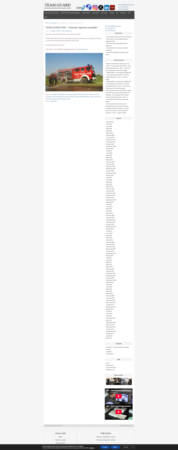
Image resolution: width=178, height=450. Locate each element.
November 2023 (110, 195)
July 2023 (109, 204)
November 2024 (110, 168)
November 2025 (110, 142)
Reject (115, 447)
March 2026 (109, 133)
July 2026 (109, 124)
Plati (129, 13)
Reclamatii (123, 13)
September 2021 (111, 253)
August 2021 (110, 255)
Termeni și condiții (60, 440)
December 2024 (110, 166)
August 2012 (110, 333)
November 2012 (110, 327)
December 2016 (110, 318)
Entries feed (109, 365)
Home (47, 23)
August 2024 (110, 175)
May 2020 (109, 289)
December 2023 (110, 193)
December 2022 (110, 220)
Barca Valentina (67, 31)
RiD (117, 13)
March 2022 (109, 240)
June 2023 (109, 206)
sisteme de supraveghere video (61, 99)
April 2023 (109, 211)
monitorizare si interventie (84, 94)
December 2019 (110, 300)
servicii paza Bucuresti (58, 96)
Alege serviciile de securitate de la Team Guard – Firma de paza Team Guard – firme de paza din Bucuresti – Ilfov (118, 66)
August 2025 (110, 148)
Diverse (108, 349)
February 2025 (110, 162)
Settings (125, 447)
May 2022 (109, 235)
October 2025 (110, 144)
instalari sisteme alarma (59, 94)
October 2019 (110, 304)
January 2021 (110, 271)
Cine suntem (95, 13)
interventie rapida (71, 94)
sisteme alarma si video (87, 96)
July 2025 (109, 151)
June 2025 (109, 153)
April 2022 (109, 238)
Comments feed (111, 367)
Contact (112, 13)
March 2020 (109, 293)
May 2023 (109, 209)
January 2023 (110, 217)
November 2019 (110, 302)
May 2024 (109, 182)
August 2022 (110, 229)
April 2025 (109, 157)
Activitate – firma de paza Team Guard (117, 347)
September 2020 (111, 280)
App (46, 17)
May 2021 (109, 262)
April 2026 (109, 131)
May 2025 (109, 155)
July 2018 (109, 316)
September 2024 (111, 173)
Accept (105, 447)
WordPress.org (110, 369)
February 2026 (110, 135)
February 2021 (110, 269)
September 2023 (111, 200)
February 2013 (110, 325)
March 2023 (109, 213)
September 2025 (111, 146)
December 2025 (110, 139)
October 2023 (110, 197)
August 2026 (110, 122)
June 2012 (109, 336)
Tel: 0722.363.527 (123, 7)
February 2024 (110, 189)
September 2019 (111, 307)
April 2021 (109, 264)
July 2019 (109, 311)
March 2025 (109, 160)
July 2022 (109, 231)
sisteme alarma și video (72, 96)
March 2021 (109, 267)
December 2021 (110, 246)
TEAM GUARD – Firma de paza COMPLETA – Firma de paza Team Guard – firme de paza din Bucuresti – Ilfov (118, 75)
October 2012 (110, 329)
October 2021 (110, 251)
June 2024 (109, 180)
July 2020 (109, 284)
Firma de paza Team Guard (51, 13)
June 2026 (109, 126)
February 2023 (110, 215)
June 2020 (109, 287)
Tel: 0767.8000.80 (123, 9)
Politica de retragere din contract (105, 440)
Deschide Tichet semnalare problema (70, 13)
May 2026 (109, 128)
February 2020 (110, 296)
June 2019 (109, 313)
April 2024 (109, 184)
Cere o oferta (104, 13)
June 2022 (109, 233)
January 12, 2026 (55, 31)
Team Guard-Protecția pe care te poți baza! (118, 37)
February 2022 (110, 242)
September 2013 (111, 322)
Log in (107, 363)
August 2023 (110, 202)
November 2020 (110, 275)
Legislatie (109, 351)
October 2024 (110, 171)
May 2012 (109, 338)
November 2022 (110, 222)
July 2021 (109, 258)
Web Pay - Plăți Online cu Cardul (106, 437)
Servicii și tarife (60, 443)
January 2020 (110, 298)
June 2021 (109, 260)
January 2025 (110, 164)
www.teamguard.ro (82, 49)
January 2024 (110, 191)
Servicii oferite (86, 13)
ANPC (60, 437)
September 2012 (111, 331)
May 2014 (109, 320)
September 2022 (111, 226)
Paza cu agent (122, 113)
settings (91, 448)
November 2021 (110, 249)
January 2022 (110, 244)
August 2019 (110, 309)
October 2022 (110, 224)
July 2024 (109, 177)
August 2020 (110, 282)
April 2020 (109, 291)
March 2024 (109, 186)
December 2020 (110, 273)
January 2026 (110, 137)
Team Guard (53, 23)
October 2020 (110, 278)
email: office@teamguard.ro (126, 4)
